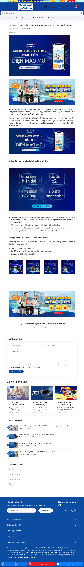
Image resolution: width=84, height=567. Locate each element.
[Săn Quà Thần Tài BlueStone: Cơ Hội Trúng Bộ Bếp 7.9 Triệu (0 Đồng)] (66, 393)
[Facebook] (67, 510)
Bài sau (47, 328)
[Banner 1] (42, 1)
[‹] (71, 382)
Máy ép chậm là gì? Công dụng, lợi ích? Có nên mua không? (37, 452)
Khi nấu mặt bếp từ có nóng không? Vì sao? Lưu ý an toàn (36, 434)
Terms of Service (57, 365)
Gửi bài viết (16, 371)
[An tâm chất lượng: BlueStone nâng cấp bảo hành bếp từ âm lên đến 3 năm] (42, 393)
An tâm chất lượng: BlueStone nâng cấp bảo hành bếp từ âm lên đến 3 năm (42, 403)
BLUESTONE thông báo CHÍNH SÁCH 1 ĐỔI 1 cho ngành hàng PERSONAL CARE (17, 403)
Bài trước (37, 328)
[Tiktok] (71, 510)
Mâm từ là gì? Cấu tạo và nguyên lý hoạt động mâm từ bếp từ (37, 443)
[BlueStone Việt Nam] (25, 6)
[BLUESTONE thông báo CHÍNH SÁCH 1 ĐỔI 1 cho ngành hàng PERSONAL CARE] (18, 393)
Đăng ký (45, 510)
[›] (75, 382)
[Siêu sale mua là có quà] (42, 92)
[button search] (81, 13)
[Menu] (8, 7)
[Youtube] (75, 510)
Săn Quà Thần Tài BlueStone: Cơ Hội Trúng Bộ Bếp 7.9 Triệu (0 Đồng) (66, 403)
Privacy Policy (45, 365)
